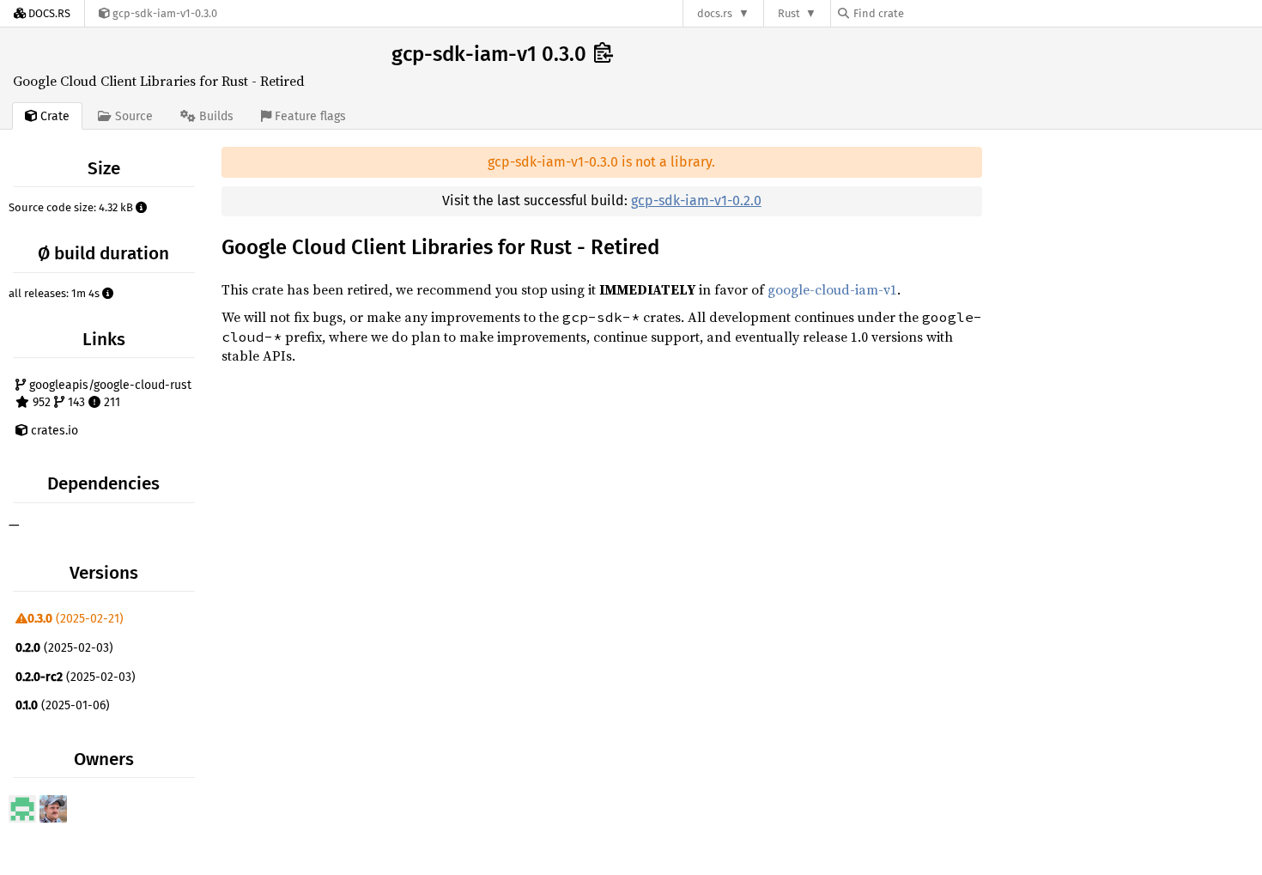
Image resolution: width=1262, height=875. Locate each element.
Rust (789, 13)
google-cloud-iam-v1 (832, 289)
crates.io (52, 430)
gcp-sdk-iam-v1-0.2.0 (696, 200)
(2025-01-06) (62, 705)
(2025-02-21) (75, 618)
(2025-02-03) (64, 648)
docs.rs (714, 13)
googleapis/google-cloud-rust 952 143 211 (108, 394)
